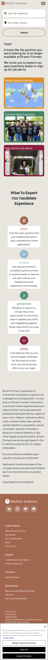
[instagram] (17, 509)
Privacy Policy (10, 614)
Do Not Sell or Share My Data (17, 622)
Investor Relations (13, 563)
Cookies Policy (11, 617)
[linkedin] (9, 509)
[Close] (45, 627)
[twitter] (25, 509)
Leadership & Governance (17, 559)
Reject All (24, 649)
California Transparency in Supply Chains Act (23, 619)
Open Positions (12, 577)
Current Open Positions (20, 114)
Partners (9, 594)
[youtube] (33, 509)
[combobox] (24, 13)
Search (24, 32)
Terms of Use (10, 611)
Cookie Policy (8, 638)
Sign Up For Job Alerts (18, 148)
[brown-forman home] (14, 3)
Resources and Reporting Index (19, 591)
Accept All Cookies (24, 656)
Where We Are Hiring (19, 80)
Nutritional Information (16, 598)
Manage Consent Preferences (24, 643)
